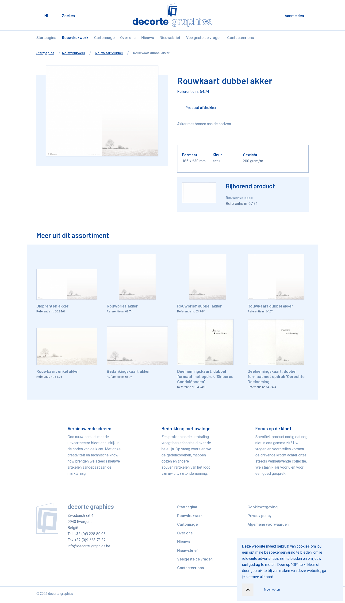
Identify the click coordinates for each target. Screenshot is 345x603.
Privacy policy (260, 516)
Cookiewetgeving (263, 507)
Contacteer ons (240, 37)
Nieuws (147, 37)
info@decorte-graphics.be (89, 546)
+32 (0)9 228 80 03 (90, 534)
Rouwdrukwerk (75, 37)
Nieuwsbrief (170, 37)
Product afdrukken (200, 107)
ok (248, 589)
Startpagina (46, 37)
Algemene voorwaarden (268, 524)
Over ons (128, 37)
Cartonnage (104, 37)
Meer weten (272, 589)
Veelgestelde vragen (204, 37)
